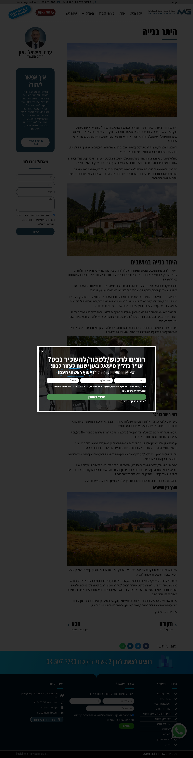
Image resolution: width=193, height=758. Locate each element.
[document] (96, 379)
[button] (42, 351)
